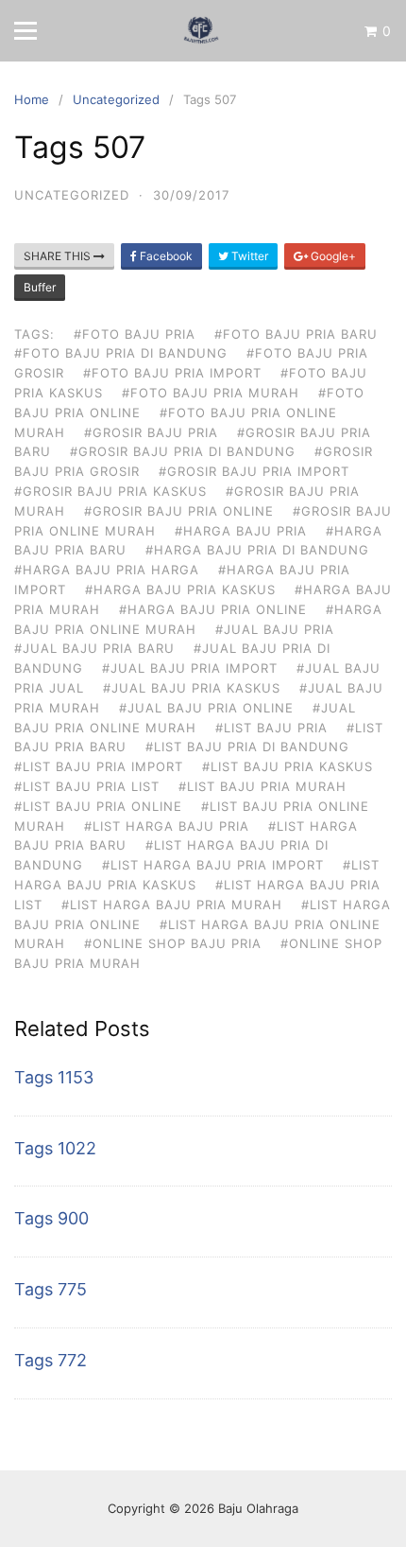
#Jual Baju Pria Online (206, 707)
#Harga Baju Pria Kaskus (180, 589)
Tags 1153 (53, 1077)
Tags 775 (50, 1289)
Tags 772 (50, 1360)
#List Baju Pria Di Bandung (247, 746)
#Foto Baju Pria (134, 334)
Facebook (165, 256)
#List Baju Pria (271, 727)
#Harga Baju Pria (241, 530)
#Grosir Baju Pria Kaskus (110, 491)
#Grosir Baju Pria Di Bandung (183, 451)
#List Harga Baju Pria (166, 826)
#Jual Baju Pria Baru (94, 648)
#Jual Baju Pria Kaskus (191, 687)
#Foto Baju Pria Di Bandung (121, 352)
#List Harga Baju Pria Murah (171, 904)
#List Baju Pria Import (98, 766)
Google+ (332, 256)
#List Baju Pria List (87, 786)
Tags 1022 (55, 1148)
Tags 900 (51, 1218)
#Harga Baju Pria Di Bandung (257, 549)
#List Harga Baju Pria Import (213, 864)
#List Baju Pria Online (98, 806)
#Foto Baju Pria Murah (210, 392)
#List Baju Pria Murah (262, 786)
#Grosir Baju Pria (151, 432)
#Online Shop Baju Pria (173, 943)
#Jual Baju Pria (274, 629)
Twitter (248, 256)
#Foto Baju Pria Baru (296, 334)
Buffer (40, 287)
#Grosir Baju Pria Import (254, 471)
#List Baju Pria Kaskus (287, 766)
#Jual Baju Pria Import (190, 668)
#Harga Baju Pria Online (213, 609)
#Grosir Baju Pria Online (179, 511)
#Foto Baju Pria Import (172, 372)
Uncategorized (71, 194)
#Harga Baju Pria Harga (106, 569)
